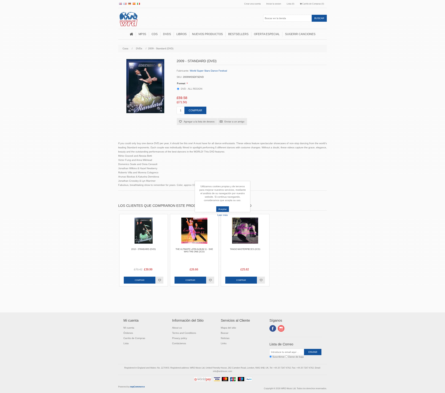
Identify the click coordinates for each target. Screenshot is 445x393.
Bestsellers (238, 34)
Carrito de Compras (134, 338)
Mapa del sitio (228, 327)
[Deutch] (129, 3)
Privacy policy (179, 338)
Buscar (224, 333)
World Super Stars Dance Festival (208, 70)
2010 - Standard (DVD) (143, 249)
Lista (126, 343)
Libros (181, 34)
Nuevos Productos (207, 34)
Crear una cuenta (252, 4)
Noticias (225, 338)
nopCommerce (137, 387)
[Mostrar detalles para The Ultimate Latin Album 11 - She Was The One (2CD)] (194, 238)
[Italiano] (138, 3)
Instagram (281, 328)
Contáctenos (179, 343)
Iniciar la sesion (273, 4)
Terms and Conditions (184, 333)
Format (181, 83)
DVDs (167, 34)
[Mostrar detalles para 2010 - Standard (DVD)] (143, 238)
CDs (155, 34)
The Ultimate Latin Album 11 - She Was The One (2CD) (194, 250)
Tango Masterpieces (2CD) (245, 249)
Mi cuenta (128, 327)
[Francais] (125, 3)
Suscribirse (278, 356)
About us (177, 327)
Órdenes (128, 333)
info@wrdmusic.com (222, 371)
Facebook (272, 328)
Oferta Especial (267, 34)
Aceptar (222, 209)
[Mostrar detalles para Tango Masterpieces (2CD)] (245, 238)
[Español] (134, 3)
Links (223, 343)
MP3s (142, 34)
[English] (120, 3)
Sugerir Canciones (300, 34)
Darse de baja (296, 356)
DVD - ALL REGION (191, 88)
